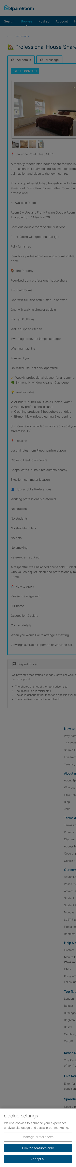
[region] (38, 1138)
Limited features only (38, 1148)
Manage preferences (38, 1137)
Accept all (38, 1159)
